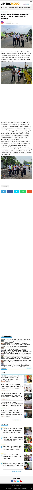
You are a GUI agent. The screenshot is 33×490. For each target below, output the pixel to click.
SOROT (16, 7)
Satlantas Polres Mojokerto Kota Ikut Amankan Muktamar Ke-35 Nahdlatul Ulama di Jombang (12, 447)
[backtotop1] (31, 488)
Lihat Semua (16, 420)
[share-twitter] (16, 191)
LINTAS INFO (5, 7)
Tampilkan (29, 368)
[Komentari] (29, 191)
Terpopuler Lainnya (16, 471)
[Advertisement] (16, 102)
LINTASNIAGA (27, 7)
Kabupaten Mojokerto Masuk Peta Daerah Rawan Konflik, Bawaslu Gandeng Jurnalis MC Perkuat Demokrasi (12, 431)
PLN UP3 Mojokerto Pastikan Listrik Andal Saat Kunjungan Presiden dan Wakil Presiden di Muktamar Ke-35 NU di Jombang (11, 396)
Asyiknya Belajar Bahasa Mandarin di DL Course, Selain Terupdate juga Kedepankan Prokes (13, 465)
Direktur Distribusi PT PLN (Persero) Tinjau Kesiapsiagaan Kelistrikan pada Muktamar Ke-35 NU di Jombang (12, 386)
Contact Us (18, 485)
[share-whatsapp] (23, 191)
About (13, 485)
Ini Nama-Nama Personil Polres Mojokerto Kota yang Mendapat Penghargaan (12, 456)
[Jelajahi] (31, 2)
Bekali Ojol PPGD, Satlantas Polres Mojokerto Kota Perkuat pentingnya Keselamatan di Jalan (13, 439)
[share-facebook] (10, 191)
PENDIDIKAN (11, 7)
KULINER (21, 7)
